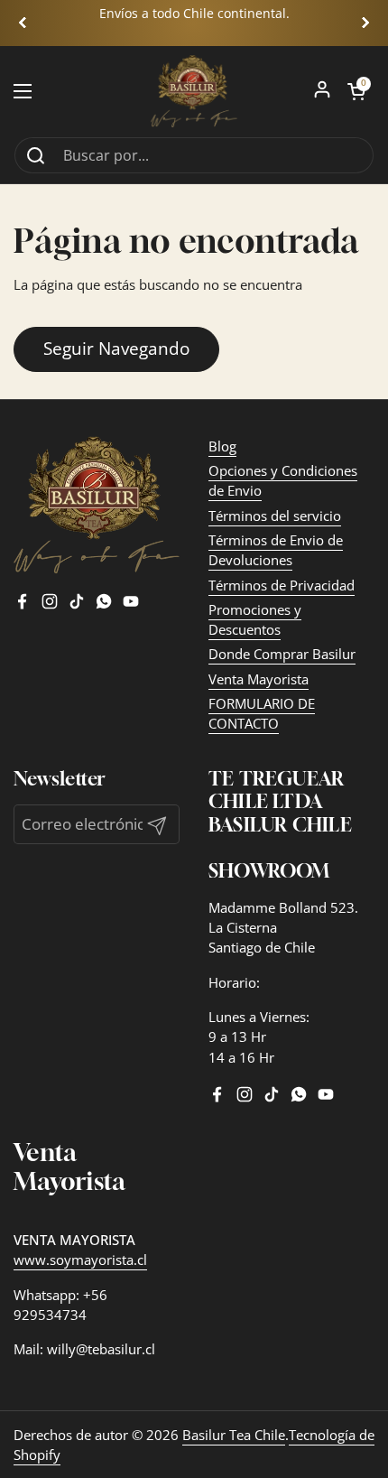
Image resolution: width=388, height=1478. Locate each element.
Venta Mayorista (258, 679)
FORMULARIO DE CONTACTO (261, 713)
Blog (222, 446)
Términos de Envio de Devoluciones (275, 550)
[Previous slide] (22, 22)
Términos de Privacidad (281, 585)
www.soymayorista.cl (80, 1259)
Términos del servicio (274, 516)
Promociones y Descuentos (254, 619)
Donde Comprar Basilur (282, 654)
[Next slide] (365, 22)
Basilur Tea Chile (233, 1435)
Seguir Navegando (116, 348)
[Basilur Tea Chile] (194, 91)
